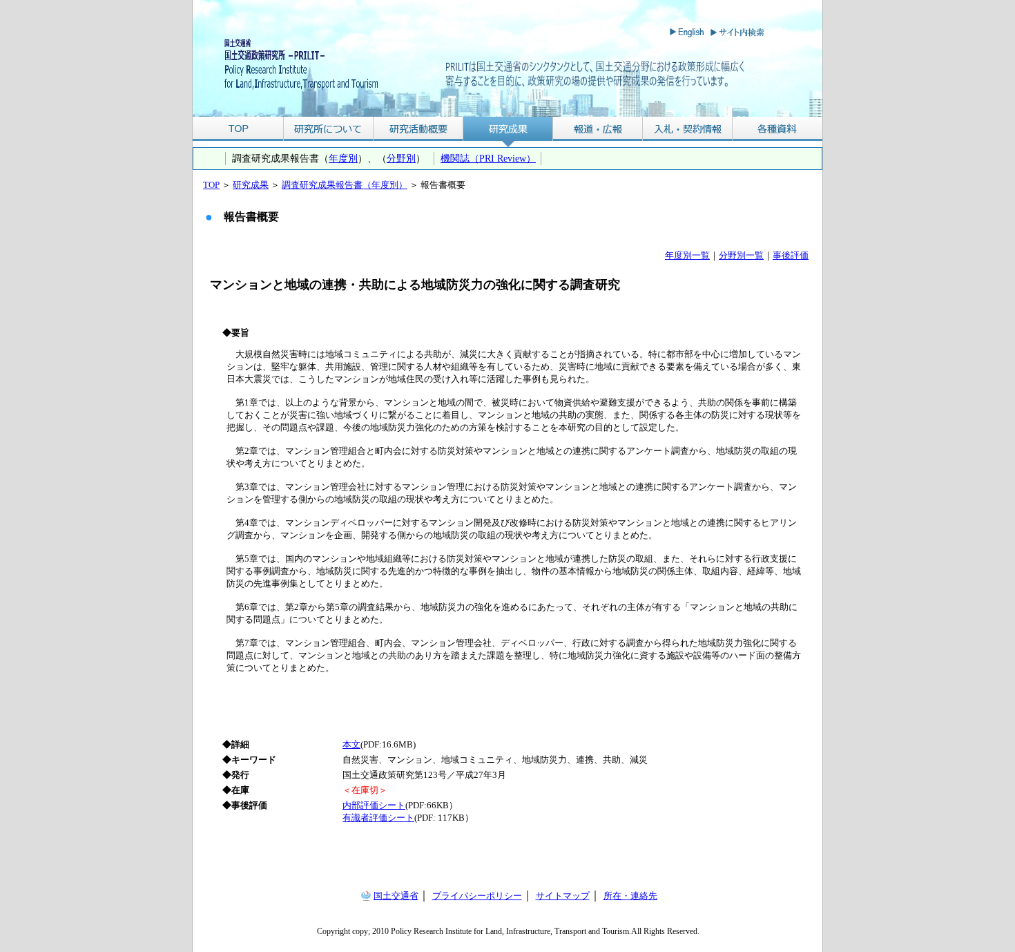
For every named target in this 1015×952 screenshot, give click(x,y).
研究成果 (508, 129)
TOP (238, 129)
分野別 (401, 158)
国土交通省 (396, 896)
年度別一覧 (687, 255)
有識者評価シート (378, 817)
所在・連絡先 (630, 896)
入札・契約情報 (688, 129)
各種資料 (777, 129)
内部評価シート (373, 805)
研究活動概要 (418, 129)
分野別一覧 (741, 255)
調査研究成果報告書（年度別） (344, 185)
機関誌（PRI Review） (488, 158)
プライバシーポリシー (477, 896)
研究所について (328, 129)
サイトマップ (563, 896)
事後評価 (791, 255)
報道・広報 (598, 129)
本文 (351, 744)
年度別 (343, 158)
